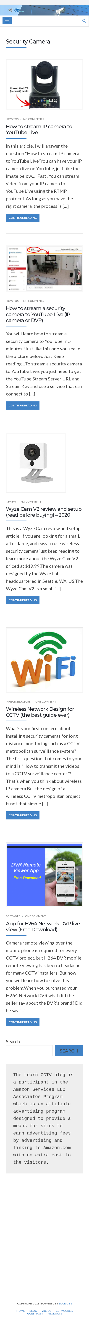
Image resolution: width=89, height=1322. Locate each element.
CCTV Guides (64, 1310)
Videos (46, 1310)
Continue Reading (23, 217)
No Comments (33, 119)
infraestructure (18, 701)
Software (13, 916)
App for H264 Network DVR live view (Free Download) (43, 927)
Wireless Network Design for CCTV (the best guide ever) (40, 712)
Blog (33, 1310)
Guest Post (35, 1313)
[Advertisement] (44, 1244)
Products (55, 1313)
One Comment (45, 701)
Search (13, 1041)
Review (11, 501)
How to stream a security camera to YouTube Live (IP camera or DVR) (38, 314)
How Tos (12, 119)
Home (20, 1310)
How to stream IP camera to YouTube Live (39, 129)
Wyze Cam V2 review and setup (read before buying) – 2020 (43, 512)
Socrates (65, 1303)
